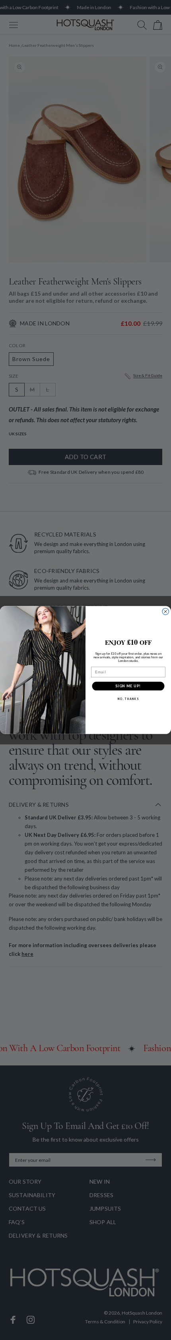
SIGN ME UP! (128, 686)
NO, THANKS (128, 698)
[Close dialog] (165, 611)
